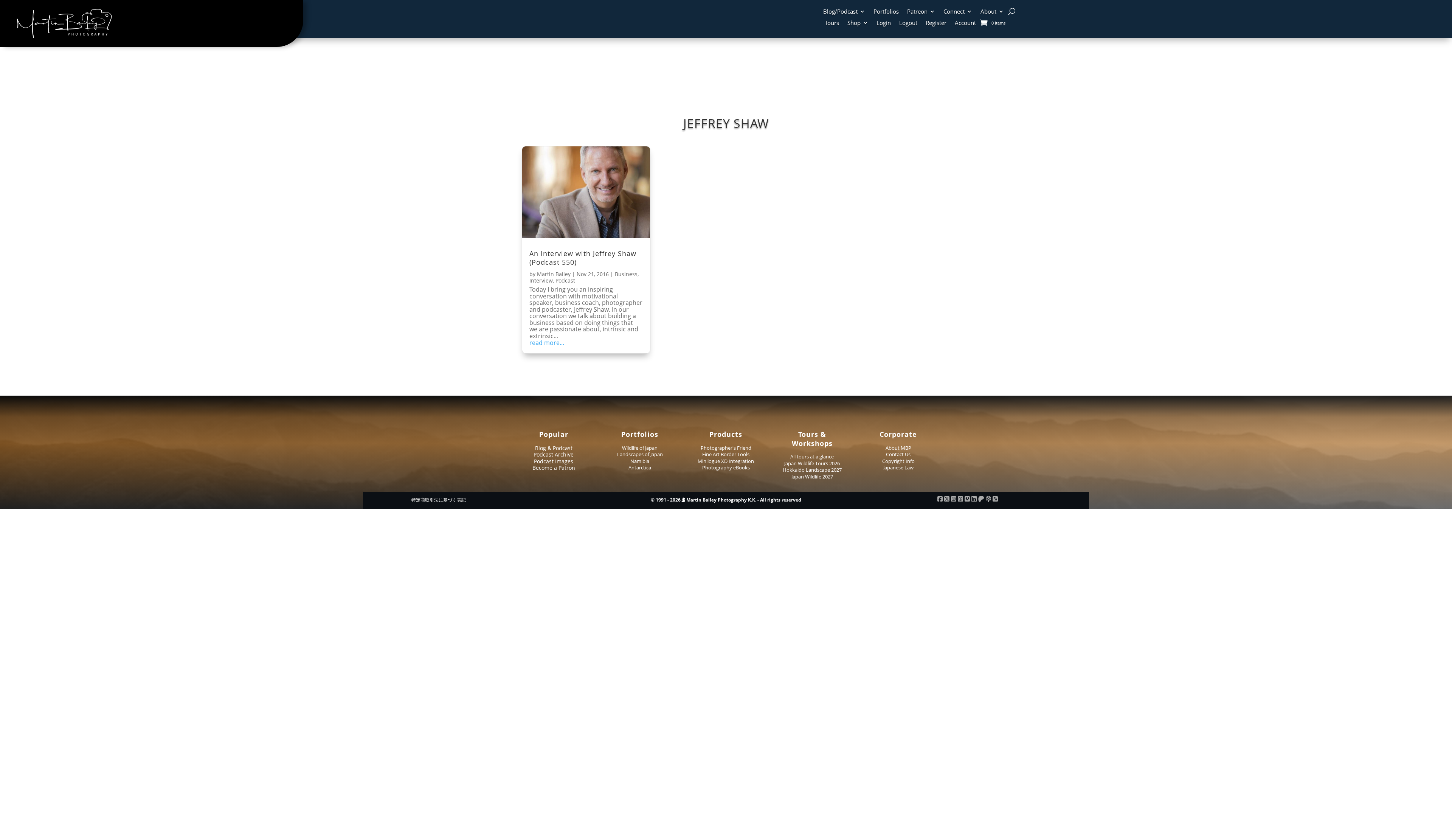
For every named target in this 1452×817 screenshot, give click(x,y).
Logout (908, 23)
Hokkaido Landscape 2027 (812, 469)
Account (965, 23)
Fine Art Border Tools (725, 454)
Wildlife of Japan (640, 447)
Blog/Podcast (840, 12)
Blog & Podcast (553, 448)
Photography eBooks (726, 467)
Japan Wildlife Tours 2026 (812, 463)
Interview (541, 280)
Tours (832, 23)
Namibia (639, 461)
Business (626, 274)
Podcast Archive (554, 454)
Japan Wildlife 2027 (812, 476)
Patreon (917, 12)
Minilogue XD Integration (726, 461)
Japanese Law (898, 467)
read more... (546, 343)
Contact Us (898, 454)
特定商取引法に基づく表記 (438, 500)
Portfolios (886, 12)
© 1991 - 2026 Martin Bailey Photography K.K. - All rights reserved (726, 500)
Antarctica (639, 467)
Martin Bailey (554, 274)
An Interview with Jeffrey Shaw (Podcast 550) (582, 258)
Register (936, 23)
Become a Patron (553, 467)
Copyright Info (898, 461)
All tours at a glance (812, 456)
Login (883, 23)
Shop (854, 23)
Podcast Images (553, 461)
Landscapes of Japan (640, 454)
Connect (954, 12)
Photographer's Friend (726, 447)
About (988, 12)
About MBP (898, 447)
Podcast (565, 280)
